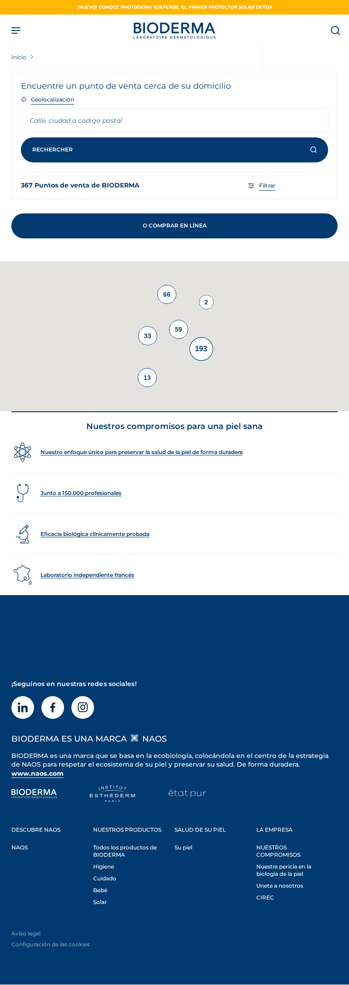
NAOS (19, 847)
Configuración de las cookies (50, 944)
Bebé (100, 890)
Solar (100, 902)
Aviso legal (25, 933)
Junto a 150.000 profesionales (80, 493)
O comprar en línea (175, 225)
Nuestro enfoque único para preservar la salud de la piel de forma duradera (141, 452)
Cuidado (104, 878)
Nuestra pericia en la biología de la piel (283, 870)
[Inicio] (174, 30)
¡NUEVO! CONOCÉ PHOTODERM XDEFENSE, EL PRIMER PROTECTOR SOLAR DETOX (174, 7)
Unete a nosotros (279, 885)
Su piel (183, 847)
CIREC (265, 897)
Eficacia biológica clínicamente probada (95, 533)
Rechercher (52, 149)
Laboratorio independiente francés (87, 574)
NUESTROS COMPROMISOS (278, 851)
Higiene (103, 866)
